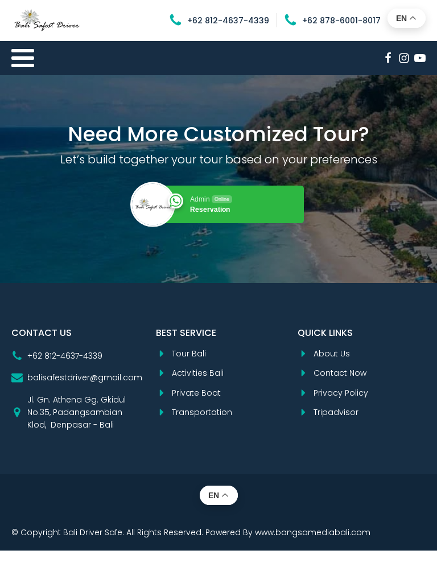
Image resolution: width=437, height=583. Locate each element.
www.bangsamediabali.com (312, 532)
